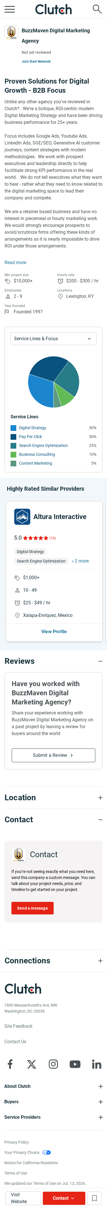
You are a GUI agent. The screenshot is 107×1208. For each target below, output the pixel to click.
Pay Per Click (30, 436)
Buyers (11, 1101)
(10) (52, 538)
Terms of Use (15, 1173)
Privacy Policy (16, 1142)
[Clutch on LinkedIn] (96, 1064)
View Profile (54, 631)
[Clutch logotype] (53, 9)
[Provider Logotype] (11, 32)
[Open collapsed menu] (10, 9)
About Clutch (17, 1086)
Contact (60, 1198)
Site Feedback (18, 1026)
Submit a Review (50, 755)
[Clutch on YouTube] (75, 1064)
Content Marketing (35, 463)
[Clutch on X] (31, 1064)
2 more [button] (82, 561)
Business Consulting (37, 454)
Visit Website (19, 1198)
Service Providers (22, 1117)
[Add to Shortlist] (94, 1198)
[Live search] (97, 9)
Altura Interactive (59, 517)
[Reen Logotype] (22, 516)
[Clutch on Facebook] (10, 1064)
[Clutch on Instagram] (53, 1064)
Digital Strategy (32, 427)
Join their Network (36, 62)
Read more (15, 262)
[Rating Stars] (35, 538)
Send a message (32, 908)
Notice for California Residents (31, 1163)
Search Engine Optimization (43, 445)
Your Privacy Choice (21, 1152)
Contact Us (15, 1041)
